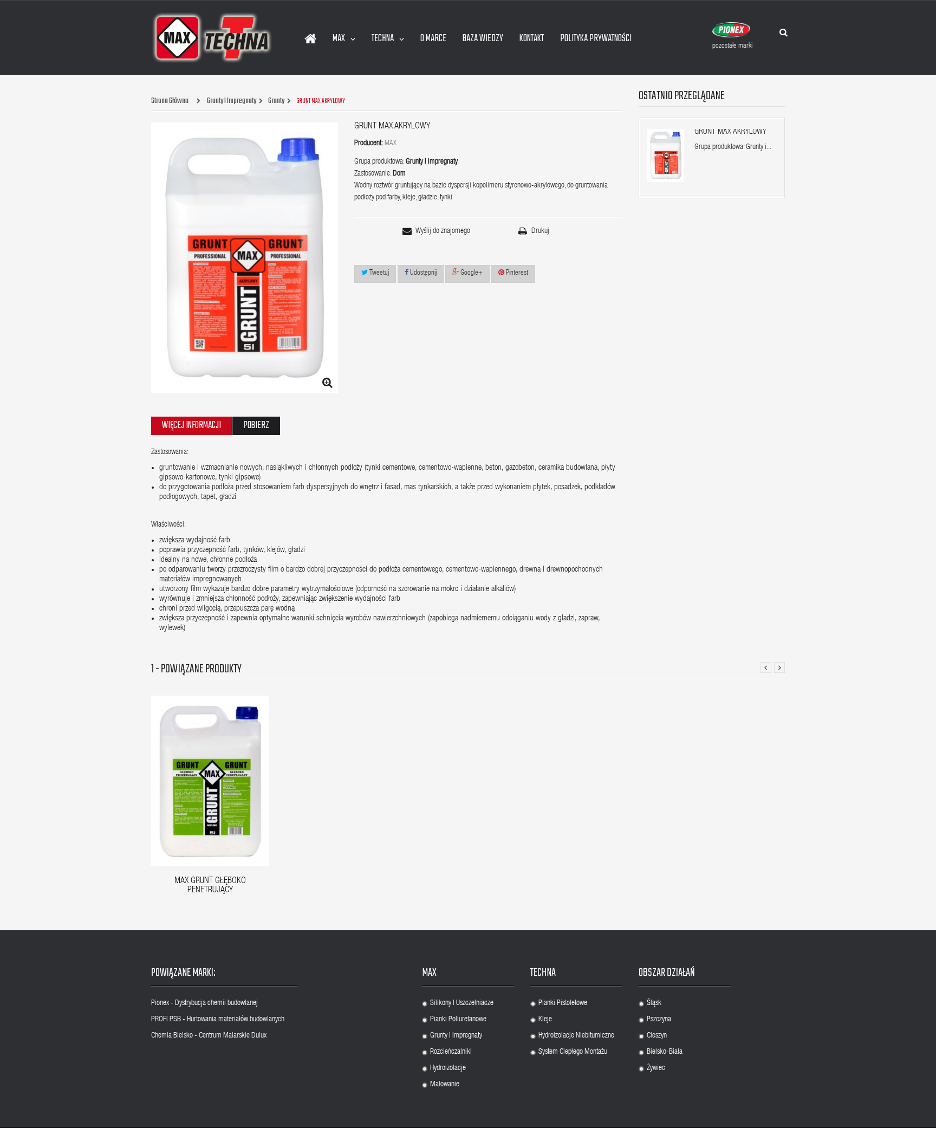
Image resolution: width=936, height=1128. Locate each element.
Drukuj (540, 231)
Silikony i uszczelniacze (461, 1003)
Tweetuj (378, 273)
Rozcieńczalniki (451, 1052)
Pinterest (516, 273)
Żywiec (656, 1068)
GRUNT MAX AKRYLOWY (730, 132)
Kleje (545, 1019)
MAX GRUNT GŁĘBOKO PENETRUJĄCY (210, 886)
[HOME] (310, 39)
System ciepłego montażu (572, 1052)
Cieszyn (657, 1036)
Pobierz (256, 425)
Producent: (368, 143)
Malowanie (444, 1084)
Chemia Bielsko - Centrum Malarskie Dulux (208, 1036)
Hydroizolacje (448, 1068)
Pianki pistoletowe (562, 1003)
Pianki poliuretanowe (458, 1019)
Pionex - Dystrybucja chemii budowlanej (204, 1003)
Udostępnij (422, 273)
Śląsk (654, 1003)
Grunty (276, 101)
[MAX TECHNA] (212, 37)
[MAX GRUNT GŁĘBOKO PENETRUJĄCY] (210, 781)
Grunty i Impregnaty (231, 101)
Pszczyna (659, 1019)
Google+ (471, 273)
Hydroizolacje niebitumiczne (576, 1036)
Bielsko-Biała (664, 1052)
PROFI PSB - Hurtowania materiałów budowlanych (217, 1019)
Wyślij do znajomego (442, 231)
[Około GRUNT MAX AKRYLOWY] (665, 155)
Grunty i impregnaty (456, 1036)
